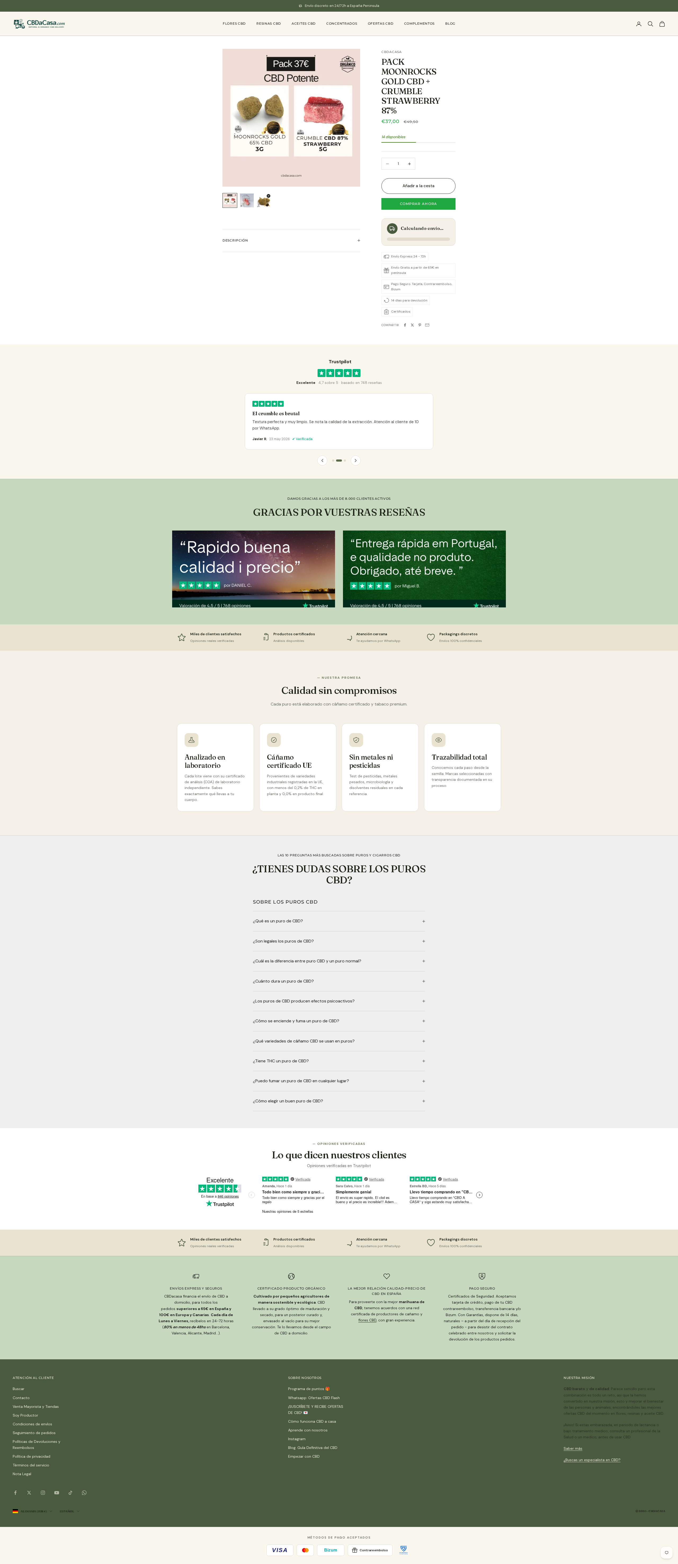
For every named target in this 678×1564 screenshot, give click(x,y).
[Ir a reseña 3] (343, 460)
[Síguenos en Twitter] (29, 1492)
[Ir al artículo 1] (229, 200)
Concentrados (341, 23)
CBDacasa (391, 52)
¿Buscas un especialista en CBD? (592, 1459)
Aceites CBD (304, 23)
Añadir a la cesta (418, 186)
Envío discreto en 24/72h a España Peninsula (342, 5)
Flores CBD (234, 23)
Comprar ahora (418, 203)
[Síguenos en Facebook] (15, 1492)
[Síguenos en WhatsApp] (84, 1492)
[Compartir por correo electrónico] (427, 325)
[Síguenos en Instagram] (43, 1492)
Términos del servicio (31, 1465)
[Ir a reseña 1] (333, 460)
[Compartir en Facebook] (405, 325)
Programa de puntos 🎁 (309, 1388)
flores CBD (367, 1320)
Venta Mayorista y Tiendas (36, 1406)
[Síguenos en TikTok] (70, 1492)
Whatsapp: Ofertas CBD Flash (314, 1397)
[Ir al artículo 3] (263, 200)
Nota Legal (22, 1473)
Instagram (297, 1438)
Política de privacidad (31, 1456)
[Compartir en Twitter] (412, 325)
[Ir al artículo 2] (246, 200)
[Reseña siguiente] (356, 460)
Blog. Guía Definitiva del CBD (312, 1447)
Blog (450, 23)
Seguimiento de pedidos (34, 1432)
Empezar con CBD (304, 1456)
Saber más (573, 1448)
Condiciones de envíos (32, 1424)
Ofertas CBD (381, 23)
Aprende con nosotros (308, 1430)
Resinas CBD (268, 23)
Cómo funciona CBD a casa (312, 1421)
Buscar (18, 1388)
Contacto (21, 1397)
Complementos (419, 23)
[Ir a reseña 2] (337, 460)
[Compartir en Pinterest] (420, 325)
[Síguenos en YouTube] (56, 1492)
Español (67, 1511)
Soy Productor (25, 1415)
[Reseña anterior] (322, 460)
